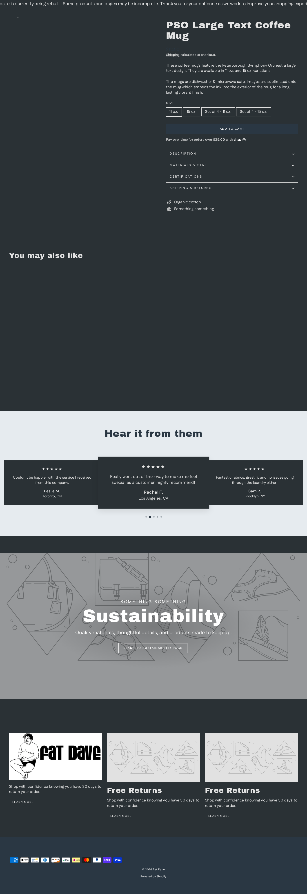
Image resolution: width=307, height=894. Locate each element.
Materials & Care (188, 165)
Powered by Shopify (153, 876)
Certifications (186, 176)
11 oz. (173, 111)
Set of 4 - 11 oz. (218, 111)
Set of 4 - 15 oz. (253, 111)
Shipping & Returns (191, 188)
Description (183, 154)
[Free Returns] (153, 757)
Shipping (173, 55)
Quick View (43, 368)
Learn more (23, 802)
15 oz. (192, 111)
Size (172, 103)
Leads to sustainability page (152, 648)
